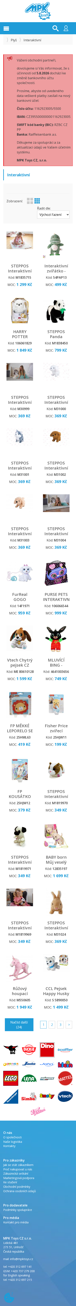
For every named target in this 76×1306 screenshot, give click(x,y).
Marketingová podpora (18, 1178)
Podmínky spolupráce (17, 1210)
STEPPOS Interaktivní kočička (56, 533)
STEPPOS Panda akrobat (56, 336)
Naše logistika (12, 1142)
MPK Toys (38, 11)
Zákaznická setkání (15, 1173)
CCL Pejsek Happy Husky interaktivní (56, 993)
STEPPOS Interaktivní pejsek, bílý (56, 402)
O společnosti (12, 1137)
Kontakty (9, 1146)
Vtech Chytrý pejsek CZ (20, 662)
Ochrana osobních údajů (19, 1191)
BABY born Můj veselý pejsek (56, 862)
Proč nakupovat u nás (17, 1169)
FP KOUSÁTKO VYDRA (20, 796)
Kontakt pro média (16, 1222)
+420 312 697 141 (20, 1267)
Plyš (14, 40)
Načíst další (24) (19, 1024)
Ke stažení (10, 1182)
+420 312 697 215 (20, 1280)
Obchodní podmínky (16, 1187)
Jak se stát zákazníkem (18, 1165)
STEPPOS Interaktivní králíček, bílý (19, 402)
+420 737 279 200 (23, 1271)
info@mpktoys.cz (21, 1259)
